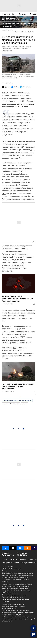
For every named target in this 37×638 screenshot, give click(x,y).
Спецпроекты (7, 563)
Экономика (23, 559)
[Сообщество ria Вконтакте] (20, 548)
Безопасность (14, 404)
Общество (13, 559)
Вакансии (5, 571)
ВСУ (24, 147)
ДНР (32, 150)
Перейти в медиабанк (25, 74)
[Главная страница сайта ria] (12, 18)
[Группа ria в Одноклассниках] (27, 548)
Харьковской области (11, 179)
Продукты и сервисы (29, 563)
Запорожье (30, 310)
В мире (31, 559)
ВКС (14, 347)
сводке (15, 104)
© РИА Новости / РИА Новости (10, 74)
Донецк (24, 404)
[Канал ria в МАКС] (5, 548)
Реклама (17, 563)
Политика (5, 559)
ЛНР (4, 193)
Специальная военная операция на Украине (17, 400)
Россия (5, 404)
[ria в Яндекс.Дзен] (12, 548)
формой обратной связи (26, 612)
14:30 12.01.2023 (7, 30)
